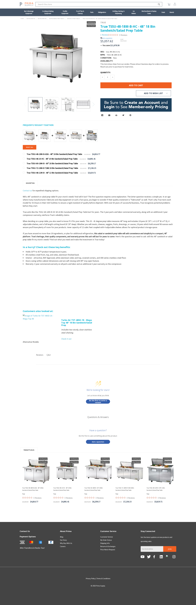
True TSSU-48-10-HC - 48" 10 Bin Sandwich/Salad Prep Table (62, 489)
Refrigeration (102, 12)
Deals (163, 12)
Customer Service (106, 537)
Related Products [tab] (29, 450)
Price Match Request (107, 550)
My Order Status (106, 540)
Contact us (27, 190)
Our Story (63, 540)
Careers (63, 546)
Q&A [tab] (49, 354)
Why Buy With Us (66, 543)
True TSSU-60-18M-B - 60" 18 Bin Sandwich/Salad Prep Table (93, 489)
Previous (25, 104)
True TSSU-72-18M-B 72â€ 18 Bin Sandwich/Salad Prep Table (124, 489)
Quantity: (105, 72)
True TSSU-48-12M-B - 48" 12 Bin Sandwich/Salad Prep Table (156, 489)
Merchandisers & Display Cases (149, 12)
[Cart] (169, 4)
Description (30, 183)
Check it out (66, 338)
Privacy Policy (90, 578)
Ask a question (107, 38)
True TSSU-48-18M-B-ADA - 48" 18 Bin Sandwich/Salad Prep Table (33, 489)
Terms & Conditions (103, 578)
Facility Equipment (65, 12)
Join (170, 549)
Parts (91, 12)
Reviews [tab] (39, 354)
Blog (61, 537)
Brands (172, 12)
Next (93, 104)
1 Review (104, 34)
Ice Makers (134, 12)
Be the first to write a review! (98, 401)
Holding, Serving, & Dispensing (118, 12)
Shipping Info (105, 543)
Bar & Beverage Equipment (28, 12)
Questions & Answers (98, 417)
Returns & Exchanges (107, 546)
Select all (29, 147)
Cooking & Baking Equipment (47, 12)
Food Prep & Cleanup (80, 12)
